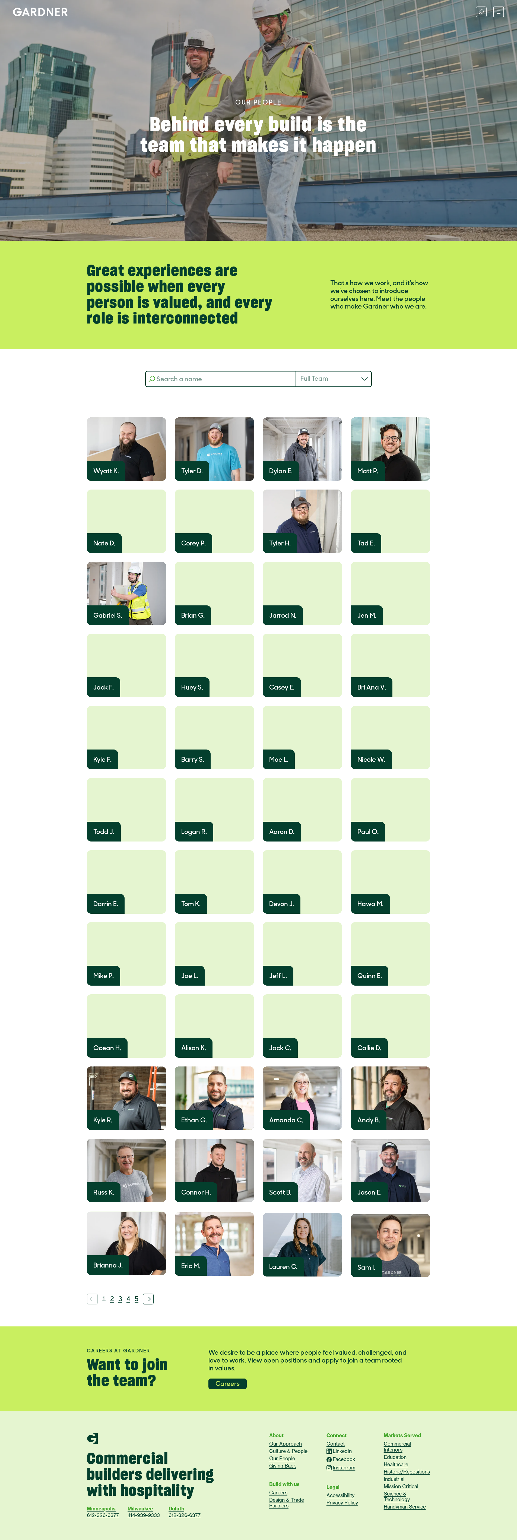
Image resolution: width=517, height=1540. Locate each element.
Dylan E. (281, 471)
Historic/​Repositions (407, 1472)
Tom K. (191, 904)
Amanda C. (286, 1120)
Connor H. (196, 1192)
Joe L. (189, 975)
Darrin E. (105, 904)
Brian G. (193, 615)
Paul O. (368, 831)
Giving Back (282, 1466)
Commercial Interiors (397, 1447)
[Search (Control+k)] (481, 12)
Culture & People (288, 1451)
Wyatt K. (106, 471)
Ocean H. (107, 1048)
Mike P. (103, 975)
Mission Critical (401, 1486)
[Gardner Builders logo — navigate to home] (40, 12)
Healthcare (396, 1464)
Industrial (394, 1479)
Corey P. (193, 543)
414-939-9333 (144, 1515)
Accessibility (340, 1495)
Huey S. (192, 687)
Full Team (314, 378)
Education (395, 1457)
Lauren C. (283, 1266)
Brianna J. (108, 1265)
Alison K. (193, 1048)
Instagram (344, 1468)
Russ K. (103, 1192)
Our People (282, 1458)
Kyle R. (102, 1120)
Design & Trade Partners (286, 1503)
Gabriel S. (107, 615)
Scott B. (280, 1192)
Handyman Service (405, 1507)
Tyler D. (192, 471)
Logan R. (194, 831)
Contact (335, 1444)
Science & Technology (397, 1497)
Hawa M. (370, 904)
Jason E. (369, 1192)
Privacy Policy (342, 1503)
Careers (227, 1383)
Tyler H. (280, 543)
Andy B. (368, 1120)
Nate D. (104, 543)
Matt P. (367, 471)
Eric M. (190, 1266)
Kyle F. (102, 759)
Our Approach (285, 1444)
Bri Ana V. (371, 687)
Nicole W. (371, 759)
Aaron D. (281, 831)
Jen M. (366, 615)
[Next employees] (148, 1299)
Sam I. (366, 1267)
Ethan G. (194, 1120)
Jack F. (103, 687)
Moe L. (278, 759)
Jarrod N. (282, 615)
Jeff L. (278, 975)
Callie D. (369, 1048)
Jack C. (280, 1048)
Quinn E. (369, 975)
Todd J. (103, 831)
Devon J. (281, 904)
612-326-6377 (103, 1515)
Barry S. (192, 759)
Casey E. (281, 687)
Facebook (344, 1459)
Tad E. (366, 543)
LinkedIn (342, 1451)
